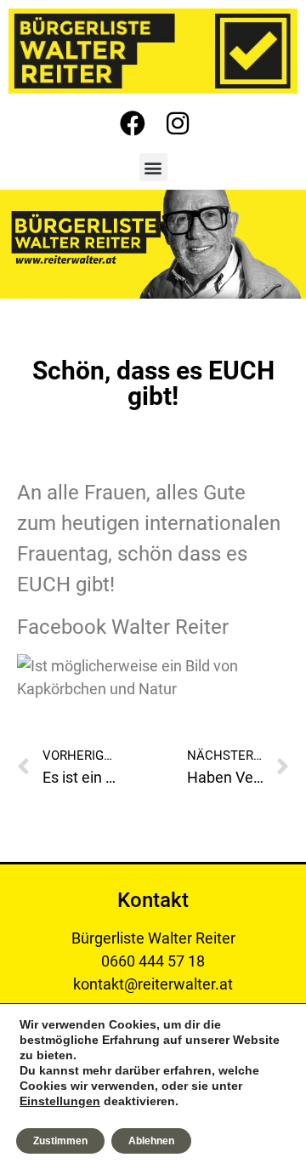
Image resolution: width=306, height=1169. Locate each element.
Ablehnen (151, 1141)
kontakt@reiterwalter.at (153, 984)
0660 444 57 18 (153, 961)
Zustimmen (60, 1141)
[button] (153, 167)
